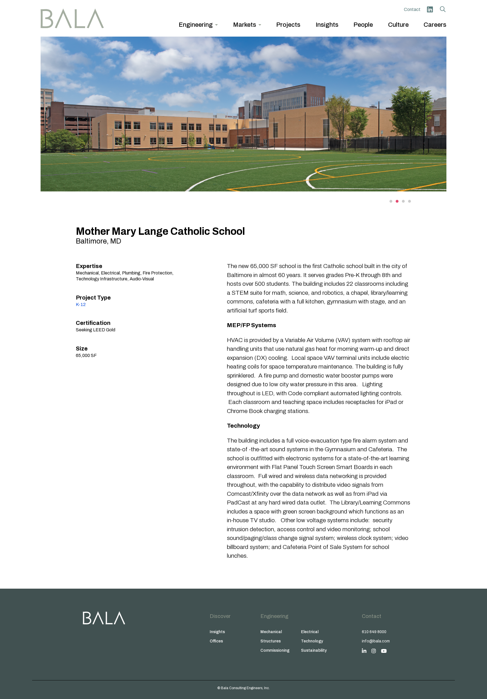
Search (442, 9)
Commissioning (274, 650)
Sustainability (314, 650)
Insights (217, 632)
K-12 (81, 304)
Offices (216, 641)
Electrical (309, 632)
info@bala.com (376, 641)
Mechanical (271, 632)
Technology (312, 641)
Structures (270, 641)
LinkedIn (429, 9)
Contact (412, 9)
